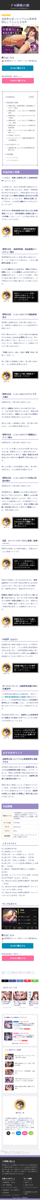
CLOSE (31, 96)
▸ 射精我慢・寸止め (8, 1182)
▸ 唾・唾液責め (7, 1185)
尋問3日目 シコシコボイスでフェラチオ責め (21, 117)
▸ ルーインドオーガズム (10, 1187)
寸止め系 (23, 972)
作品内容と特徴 (12, 102)
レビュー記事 (26, 734)
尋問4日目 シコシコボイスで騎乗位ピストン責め (21, 121)
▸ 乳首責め (5, 1192)
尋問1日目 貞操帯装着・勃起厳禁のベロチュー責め (21, 107)
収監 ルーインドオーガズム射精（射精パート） (21, 131)
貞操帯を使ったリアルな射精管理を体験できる (21, 149)
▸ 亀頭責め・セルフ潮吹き (10, 1190)
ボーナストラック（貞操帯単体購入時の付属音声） (21, 139)
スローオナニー (6, 15)
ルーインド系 (6, 972)
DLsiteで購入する (17, 68)
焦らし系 (31, 972)
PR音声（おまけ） (14, 135)
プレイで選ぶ (12, 1151)
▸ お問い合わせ (29, 1185)
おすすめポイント (13, 144)
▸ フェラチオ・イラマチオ (10, 1195)
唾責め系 (15, 972)
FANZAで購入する (18, 81)
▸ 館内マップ (28, 1182)
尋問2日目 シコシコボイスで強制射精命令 (21, 112)
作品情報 (10, 154)
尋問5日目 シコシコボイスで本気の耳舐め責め (21, 126)
